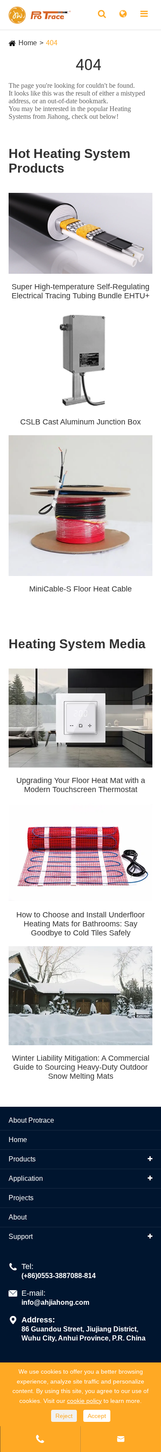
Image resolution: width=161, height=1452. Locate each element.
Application (26, 1178)
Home (27, 42)
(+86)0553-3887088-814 (58, 1275)
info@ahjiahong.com (55, 1302)
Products (22, 1159)
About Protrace (31, 1120)
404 (52, 42)
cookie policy (84, 1400)
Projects (21, 1197)
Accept (97, 1415)
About (18, 1217)
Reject (64, 1415)
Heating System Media (77, 644)
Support (21, 1236)
